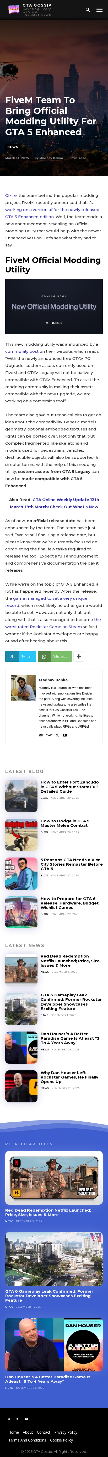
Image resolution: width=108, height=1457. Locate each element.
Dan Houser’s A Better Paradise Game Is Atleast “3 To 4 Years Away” (70, 1038)
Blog (44, 797)
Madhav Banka (51, 158)
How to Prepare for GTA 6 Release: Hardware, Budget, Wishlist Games (70, 903)
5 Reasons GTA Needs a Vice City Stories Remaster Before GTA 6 (72, 864)
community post (22, 351)
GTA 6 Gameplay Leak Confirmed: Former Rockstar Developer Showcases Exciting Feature (71, 1001)
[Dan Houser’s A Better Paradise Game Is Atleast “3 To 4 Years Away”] (21, 1048)
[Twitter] (57, 734)
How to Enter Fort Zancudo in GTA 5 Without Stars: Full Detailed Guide (70, 787)
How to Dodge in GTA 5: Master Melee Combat (65, 823)
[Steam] (49, 734)
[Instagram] (8, 1419)
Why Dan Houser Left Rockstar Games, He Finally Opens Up (69, 1077)
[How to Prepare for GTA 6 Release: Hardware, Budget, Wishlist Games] (21, 912)
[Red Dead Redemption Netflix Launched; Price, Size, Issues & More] (21, 970)
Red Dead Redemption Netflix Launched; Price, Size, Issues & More (71, 961)
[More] (78, 656)
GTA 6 (44, 1015)
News (12, 147)
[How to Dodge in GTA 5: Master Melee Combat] (21, 835)
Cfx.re (11, 195)
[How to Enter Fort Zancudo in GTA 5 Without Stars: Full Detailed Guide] (21, 796)
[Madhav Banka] (23, 706)
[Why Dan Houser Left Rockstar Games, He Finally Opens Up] (21, 1086)
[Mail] (41, 734)
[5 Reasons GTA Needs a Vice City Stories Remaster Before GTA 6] (21, 874)
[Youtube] (65, 734)
